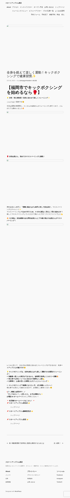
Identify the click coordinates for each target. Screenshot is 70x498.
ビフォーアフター (35, 11)
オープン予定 (38, 7)
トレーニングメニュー (20, 11)
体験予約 (52, 14)
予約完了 (45, 14)
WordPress (18, 491)
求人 (62, 14)
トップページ (59, 7)
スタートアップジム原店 (14, 3)
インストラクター (26, 7)
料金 (58, 14)
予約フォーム (35, 14)
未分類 (35, 80)
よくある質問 (59, 11)
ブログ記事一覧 (48, 11)
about (9, 7)
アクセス (15, 7)
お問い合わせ (49, 7)
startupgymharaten (25, 80)
